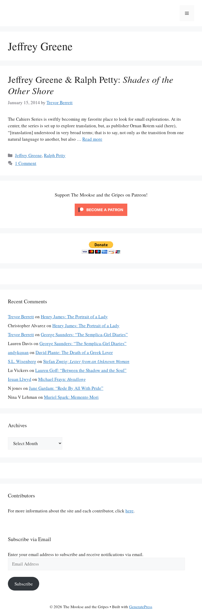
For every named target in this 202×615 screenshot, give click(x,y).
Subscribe (23, 584)
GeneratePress (140, 606)
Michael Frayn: (62, 379)
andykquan (18, 352)
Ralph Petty (54, 155)
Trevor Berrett (21, 317)
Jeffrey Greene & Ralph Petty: (90, 85)
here (129, 511)
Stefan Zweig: (86, 361)
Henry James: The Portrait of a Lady (74, 317)
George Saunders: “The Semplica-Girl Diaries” (84, 334)
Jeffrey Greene (28, 155)
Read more (92, 139)
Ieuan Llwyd (19, 379)
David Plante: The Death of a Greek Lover (74, 352)
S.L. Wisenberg (22, 361)
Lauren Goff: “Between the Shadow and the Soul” (81, 370)
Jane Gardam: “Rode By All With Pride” (66, 388)
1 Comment (25, 163)
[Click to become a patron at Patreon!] (101, 217)
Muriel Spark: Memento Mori (71, 397)
